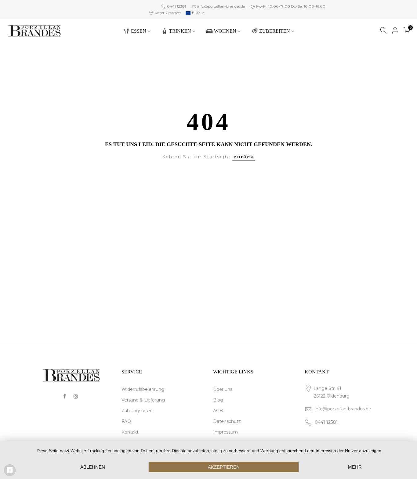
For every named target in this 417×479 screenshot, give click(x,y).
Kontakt (130, 432)
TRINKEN (180, 31)
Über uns (222, 389)
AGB (218, 410)
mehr (355, 467)
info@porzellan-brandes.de (221, 6)
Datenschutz (227, 421)
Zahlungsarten (137, 410)
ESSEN (138, 31)
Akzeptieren (224, 467)
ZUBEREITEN (274, 31)
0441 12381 (176, 6)
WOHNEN (225, 31)
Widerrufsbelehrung (142, 389)
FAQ (126, 421)
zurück (244, 157)
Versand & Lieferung (143, 400)
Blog (218, 400)
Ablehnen (92, 467)
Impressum (225, 432)
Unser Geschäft (167, 12)
